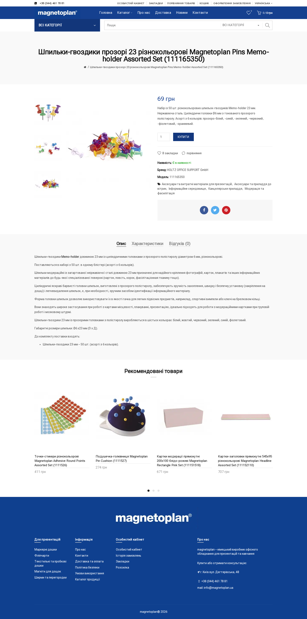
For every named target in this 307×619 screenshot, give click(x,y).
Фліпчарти (41, 555)
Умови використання (89, 573)
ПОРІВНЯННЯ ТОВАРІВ (181, 3)
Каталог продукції (87, 579)
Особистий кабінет (129, 549)
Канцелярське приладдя (225, 188)
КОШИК (204, 3)
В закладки (170, 153)
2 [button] (153, 491)
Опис (121, 243)
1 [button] (148, 491)
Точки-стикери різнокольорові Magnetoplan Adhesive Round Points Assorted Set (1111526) (59, 461)
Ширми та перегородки (50, 577)
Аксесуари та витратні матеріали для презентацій (197, 184)
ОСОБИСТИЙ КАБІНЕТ (130, 3)
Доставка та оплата (89, 561)
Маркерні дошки (45, 549)
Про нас (80, 549)
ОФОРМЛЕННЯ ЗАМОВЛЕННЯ (232, 3)
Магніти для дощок (47, 571)
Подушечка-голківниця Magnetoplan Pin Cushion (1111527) (122, 459)
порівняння (194, 153)
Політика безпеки (87, 567)
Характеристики (147, 243)
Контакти (81, 555)
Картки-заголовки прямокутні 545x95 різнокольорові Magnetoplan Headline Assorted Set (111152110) (245, 461)
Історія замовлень (128, 555)
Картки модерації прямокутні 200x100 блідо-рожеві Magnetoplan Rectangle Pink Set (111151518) (182, 461)
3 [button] (158, 491)
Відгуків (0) (179, 243)
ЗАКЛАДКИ (156, 3)
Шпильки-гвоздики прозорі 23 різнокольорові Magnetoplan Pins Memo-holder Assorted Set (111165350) (156, 67)
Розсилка (122, 567)
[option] (48, 112)
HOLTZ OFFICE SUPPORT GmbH (187, 170)
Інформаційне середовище (187, 188)
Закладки (122, 561)
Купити (183, 137)
